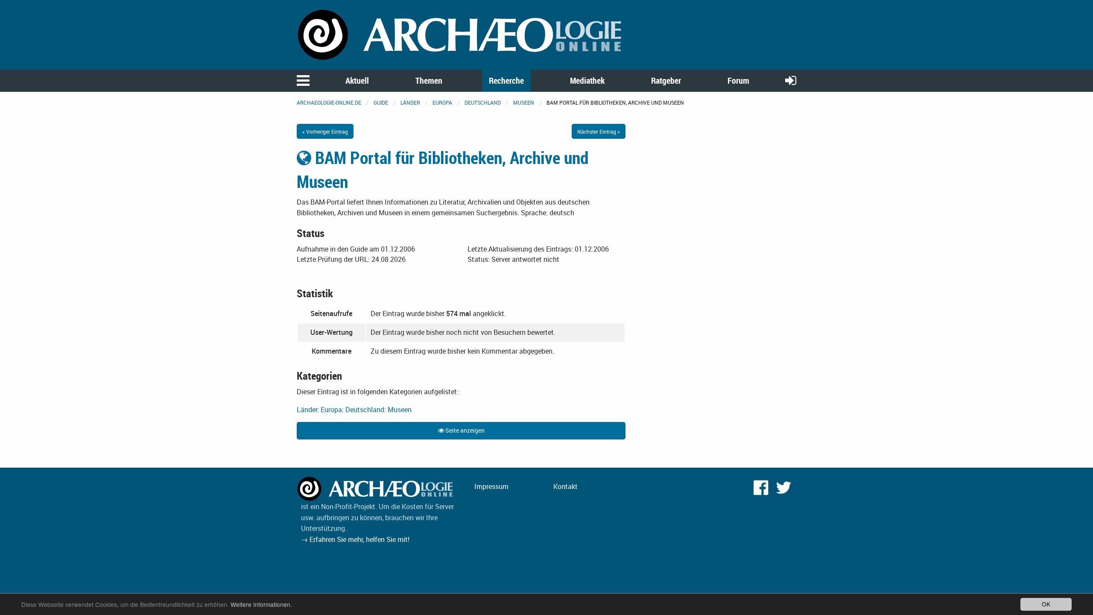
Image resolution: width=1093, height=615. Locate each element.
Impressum (491, 486)
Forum (738, 80)
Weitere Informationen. (261, 604)
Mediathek (587, 80)
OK (1046, 604)
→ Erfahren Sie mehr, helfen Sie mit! (355, 539)
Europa (442, 102)
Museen (523, 102)
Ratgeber (666, 80)
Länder (410, 102)
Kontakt (565, 486)
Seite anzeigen (464, 430)
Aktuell (357, 80)
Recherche (506, 80)
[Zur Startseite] (461, 34)
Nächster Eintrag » (598, 131)
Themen (428, 80)
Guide (381, 102)
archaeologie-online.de (329, 102)
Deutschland (483, 102)
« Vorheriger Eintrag (325, 131)
